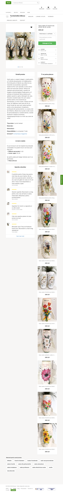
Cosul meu (55, 8)
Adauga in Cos (47, 43)
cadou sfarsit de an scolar (39, 467)
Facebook (23, 488)
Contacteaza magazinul (20, 134)
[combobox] (47, 33)
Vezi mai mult (20, 236)
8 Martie (9, 460)
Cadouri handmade (32, 460)
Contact (22, 20)
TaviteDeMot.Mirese (17, 16)
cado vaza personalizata (47, 460)
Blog (18, 488)
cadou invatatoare (12, 467)
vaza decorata (11, 470)
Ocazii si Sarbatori (19, 460)
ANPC (7, 488)
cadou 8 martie (11, 464)
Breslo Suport (61, 179)
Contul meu (41, 8)
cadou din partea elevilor (24, 464)
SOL (11, 488)
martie (50, 467)
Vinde (14, 488)
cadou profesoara (24, 467)
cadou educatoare (39, 464)
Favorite (48, 8)
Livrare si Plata (40, 16)
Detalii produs (20, 74)
